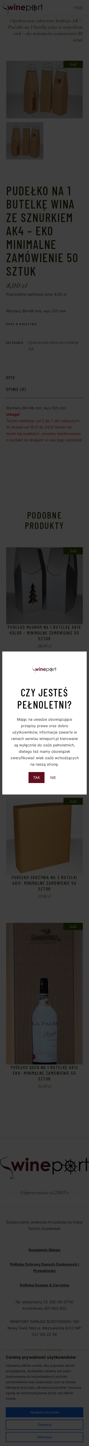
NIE (53, 777)
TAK (36, 777)
